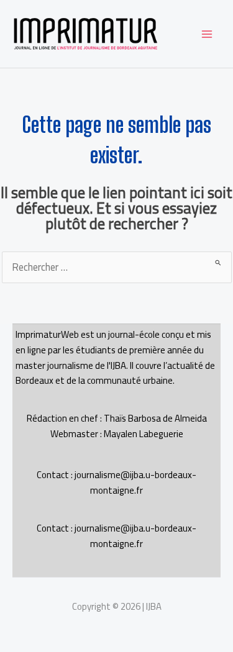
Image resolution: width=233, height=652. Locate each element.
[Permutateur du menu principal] (207, 34)
